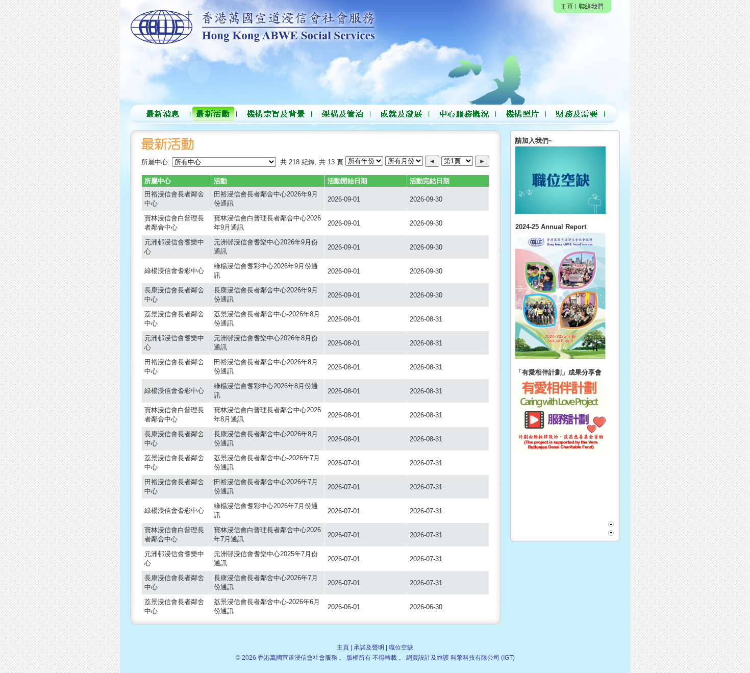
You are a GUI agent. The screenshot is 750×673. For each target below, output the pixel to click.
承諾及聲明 (369, 647)
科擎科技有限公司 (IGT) (483, 657)
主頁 (343, 647)
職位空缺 (401, 647)
